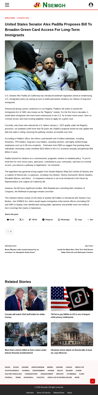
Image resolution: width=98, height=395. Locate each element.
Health (60, 370)
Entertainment (39, 370)
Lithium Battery (31, 374)
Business (26, 370)
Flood (81, 374)
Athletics (40, 377)
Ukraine (25, 367)
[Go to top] (92, 381)
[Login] (91, 5)
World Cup (79, 367)
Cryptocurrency (12, 370)
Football (9, 377)
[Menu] (7, 5)
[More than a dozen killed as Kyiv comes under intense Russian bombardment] (26, 334)
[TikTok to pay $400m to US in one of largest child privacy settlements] (72, 299)
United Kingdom (37, 367)
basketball (29, 377)
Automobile (71, 374)
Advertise (30, 393)
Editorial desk (58, 393)
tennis (18, 377)
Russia (16, 367)
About (69, 393)
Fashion (51, 370)
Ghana (7, 367)
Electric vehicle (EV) (13, 374)
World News (10, 18)
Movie (77, 377)
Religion (69, 370)
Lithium (78, 370)
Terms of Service (43, 393)
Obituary (60, 374)
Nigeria (50, 367)
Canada (69, 367)
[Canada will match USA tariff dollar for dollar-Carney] (26, 299)
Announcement (47, 374)
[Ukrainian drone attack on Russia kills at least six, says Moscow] (72, 334)
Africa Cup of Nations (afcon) (59, 377)
